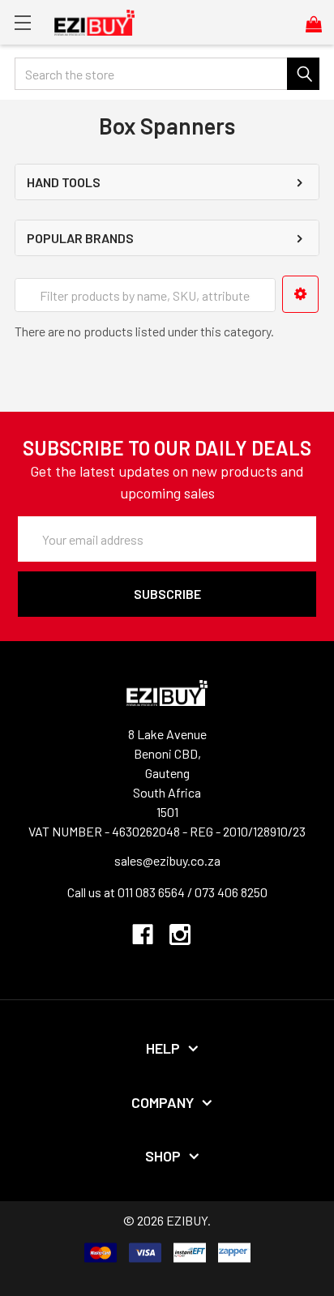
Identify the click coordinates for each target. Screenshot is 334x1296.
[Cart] (320, 23)
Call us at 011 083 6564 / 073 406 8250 (167, 892)
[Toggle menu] (22, 22)
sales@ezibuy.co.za (167, 860)
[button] (300, 294)
